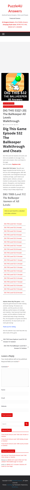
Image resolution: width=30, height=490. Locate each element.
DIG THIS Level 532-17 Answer (13, 282)
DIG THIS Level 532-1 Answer (13, 224)
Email (3, 398)
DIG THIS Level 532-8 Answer (13, 249)
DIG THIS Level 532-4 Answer (13, 235)
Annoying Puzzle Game (9, 24)
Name (3, 390)
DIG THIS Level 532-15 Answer (13, 274)
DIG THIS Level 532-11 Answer (13, 260)
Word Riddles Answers (21, 22)
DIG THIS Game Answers (9, 103)
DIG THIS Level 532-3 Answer (13, 231)
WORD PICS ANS (22, 24)
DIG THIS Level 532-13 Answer (13, 267)
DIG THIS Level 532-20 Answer (13, 293)
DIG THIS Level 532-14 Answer (13, 271)
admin (17, 124)
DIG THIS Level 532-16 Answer (13, 278)
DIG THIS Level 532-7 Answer (13, 246)
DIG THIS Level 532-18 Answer (13, 285)
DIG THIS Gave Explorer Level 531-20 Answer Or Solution (14, 340)
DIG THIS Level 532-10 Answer (13, 256)
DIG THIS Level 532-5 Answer (13, 238)
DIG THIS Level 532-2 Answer (13, 227)
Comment (5, 367)
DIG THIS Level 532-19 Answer (13, 289)
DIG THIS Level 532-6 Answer (13, 242)
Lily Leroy (3, 455)
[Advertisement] (15, 57)
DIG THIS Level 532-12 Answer (13, 264)
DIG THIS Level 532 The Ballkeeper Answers (13, 106)
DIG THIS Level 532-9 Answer (13, 253)
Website (3, 406)
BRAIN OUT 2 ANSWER (15, 27)
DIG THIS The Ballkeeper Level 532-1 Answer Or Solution (15, 347)
